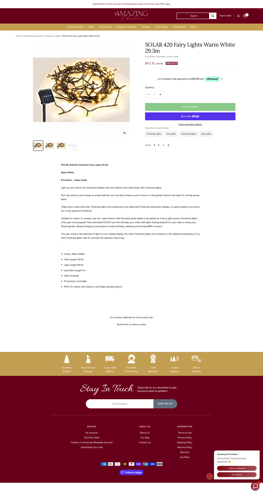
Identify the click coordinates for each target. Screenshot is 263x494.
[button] (131, 324)
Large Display (161, 26)
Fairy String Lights (188, 134)
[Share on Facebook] (154, 145)
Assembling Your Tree (92, 447)
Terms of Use (184, 432)
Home (18, 36)
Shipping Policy (184, 442)
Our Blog (144, 437)
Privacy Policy (185, 437)
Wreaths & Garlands (126, 26)
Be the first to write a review (131, 324)
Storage (145, 26)
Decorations (105, 26)
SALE (193, 26)
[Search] (212, 16)
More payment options (190, 124)
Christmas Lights (52, 36)
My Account (91, 432)
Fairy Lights (171, 134)
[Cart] (244, 15)
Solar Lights (206, 134)
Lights (91, 26)
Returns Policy (184, 447)
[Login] (238, 16)
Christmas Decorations (33, 36)
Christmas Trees (75, 26)
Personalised (179, 26)
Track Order (225, 15)
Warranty (184, 452)
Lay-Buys (184, 457)
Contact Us (145, 442)
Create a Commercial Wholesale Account (92, 442)
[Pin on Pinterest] (158, 145)
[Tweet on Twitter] (163, 145)
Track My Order (92, 437)
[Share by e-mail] (168, 145)
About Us (145, 432)
